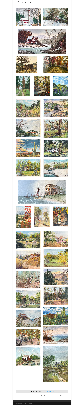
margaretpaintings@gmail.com (50, 391)
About (20, 400)
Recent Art (35, 400)
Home (17, 400)
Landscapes (24, 400)
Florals (31, 400)
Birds (28, 400)
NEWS (40, 400)
